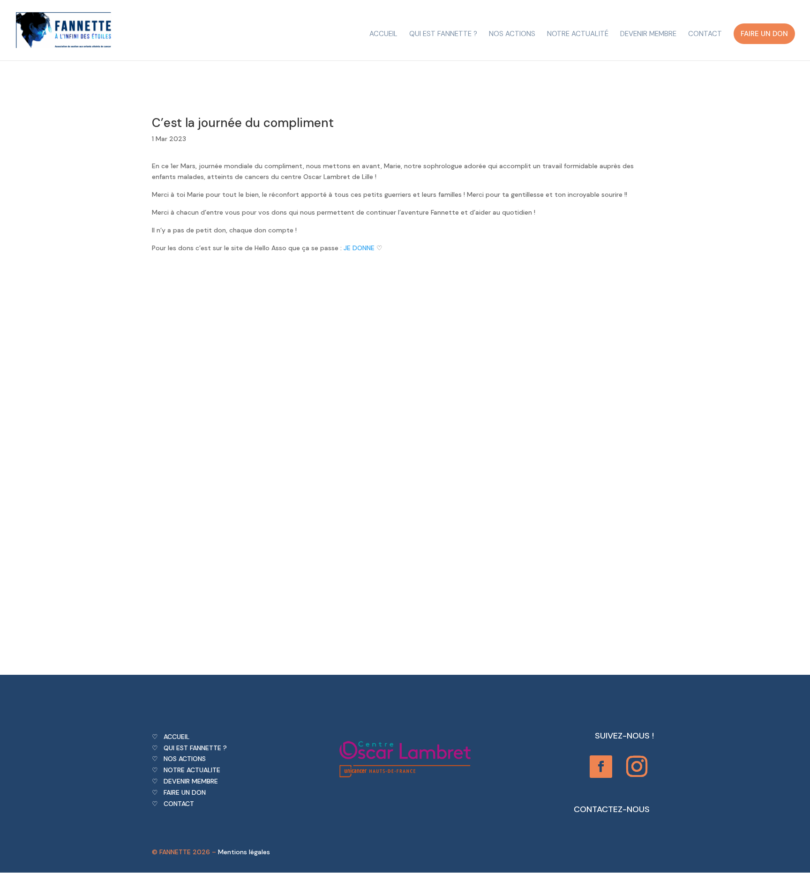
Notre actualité (577, 34)
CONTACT (179, 803)
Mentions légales (244, 852)
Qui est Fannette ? (443, 34)
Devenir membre (648, 34)
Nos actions (512, 34)
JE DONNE (359, 248)
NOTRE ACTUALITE (192, 770)
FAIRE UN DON (185, 792)
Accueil (383, 34)
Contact (705, 34)
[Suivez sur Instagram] (637, 767)
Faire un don (764, 33)
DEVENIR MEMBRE (191, 781)
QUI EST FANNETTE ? (195, 748)
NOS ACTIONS (185, 758)
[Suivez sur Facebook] (601, 766)
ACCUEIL (176, 736)
